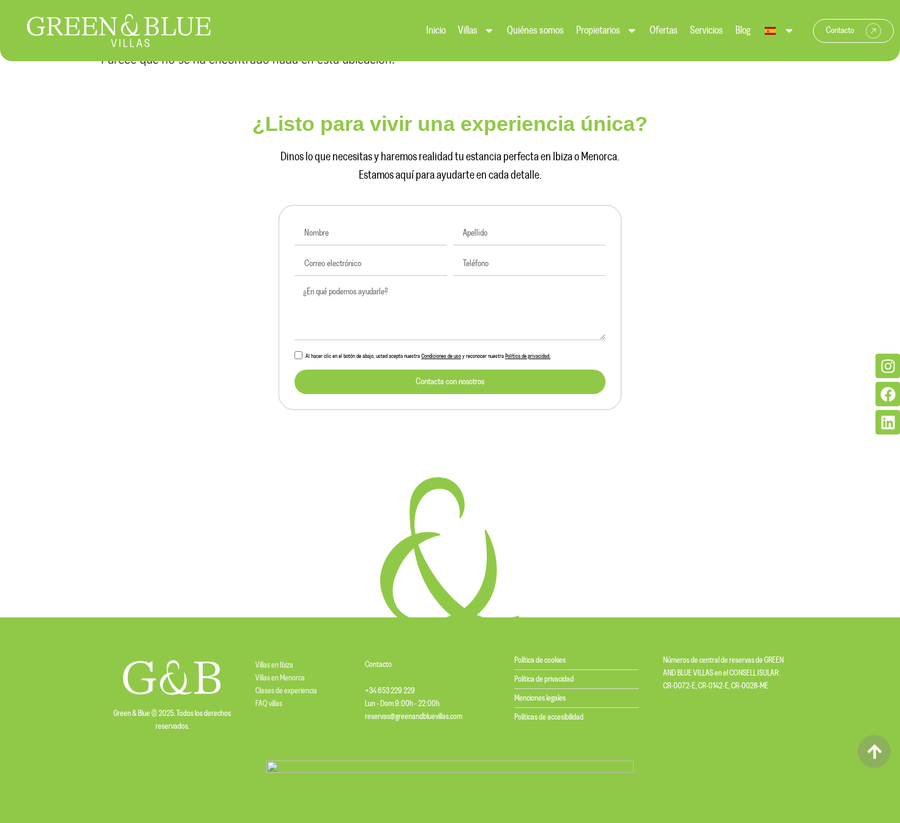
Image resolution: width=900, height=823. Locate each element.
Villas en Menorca (280, 678)
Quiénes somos (535, 30)
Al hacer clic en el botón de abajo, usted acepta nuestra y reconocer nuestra (428, 356)
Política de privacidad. (527, 356)
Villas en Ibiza (274, 665)
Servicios (706, 30)
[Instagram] (888, 366)
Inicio (436, 30)
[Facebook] (888, 394)
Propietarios (598, 30)
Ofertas (664, 30)
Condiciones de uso (441, 356)
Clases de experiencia (286, 691)
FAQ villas (268, 703)
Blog (743, 30)
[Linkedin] (888, 422)
